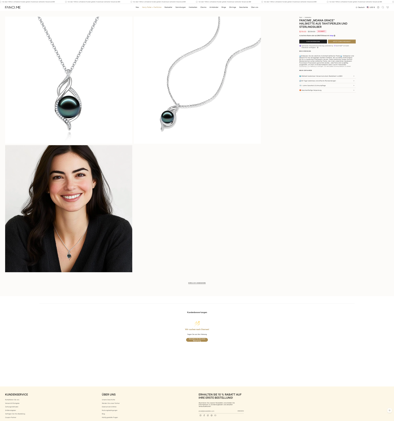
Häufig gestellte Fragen (110, 417)
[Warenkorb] (387, 7)
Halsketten (308, 17)
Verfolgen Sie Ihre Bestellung (15, 414)
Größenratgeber (10, 410)
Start (300, 17)
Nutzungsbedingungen (109, 410)
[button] (180, 7)
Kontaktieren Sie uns (12, 399)
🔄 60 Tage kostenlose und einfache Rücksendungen (317, 81)
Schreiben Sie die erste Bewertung (197, 340)
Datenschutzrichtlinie (109, 407)
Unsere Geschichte (108, 399)
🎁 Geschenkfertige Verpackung (310, 90)
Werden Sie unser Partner (111, 403)
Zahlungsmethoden (11, 407)
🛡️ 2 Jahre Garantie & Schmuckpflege (312, 85)
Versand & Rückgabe (12, 403)
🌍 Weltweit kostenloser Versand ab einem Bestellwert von (320, 76)
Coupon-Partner (10, 417)
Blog (103, 414)
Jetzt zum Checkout (342, 41)
